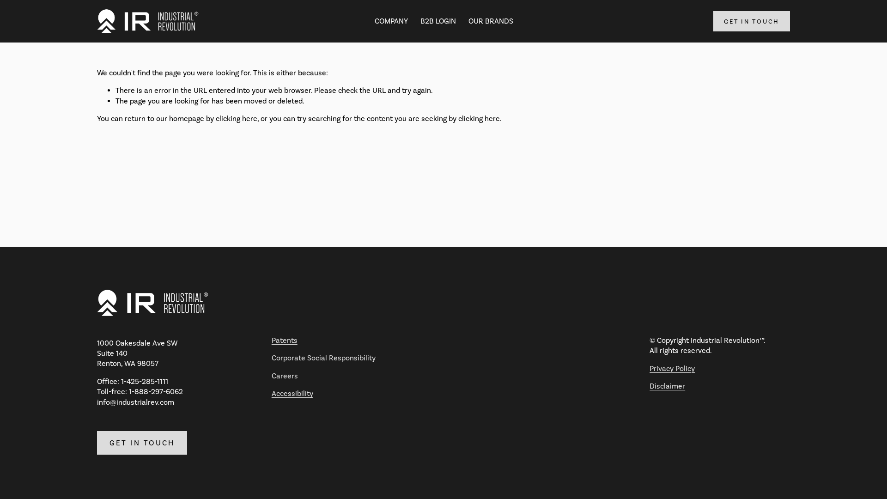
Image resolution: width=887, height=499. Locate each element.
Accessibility (292, 393)
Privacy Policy (672, 368)
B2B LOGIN (438, 21)
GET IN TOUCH (751, 21)
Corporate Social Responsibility (324, 357)
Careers (285, 375)
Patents (285, 340)
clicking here (236, 118)
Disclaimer (667, 386)
